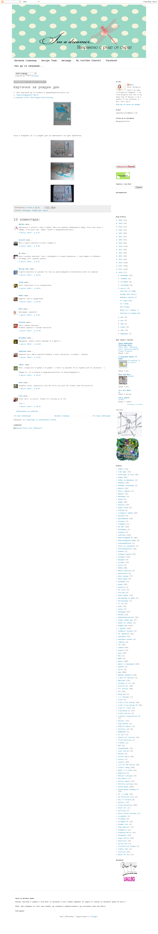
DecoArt (121, 721)
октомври (125, 282)
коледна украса (124, 554)
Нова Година (123, 595)
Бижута (121, 488)
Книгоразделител (125, 549)
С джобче (121, 628)
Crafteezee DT (124, 711)
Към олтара (124, 307)
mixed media (123, 787)
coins (120, 700)
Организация (123, 601)
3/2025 (121, 400)
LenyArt (121, 762)
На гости (121, 590)
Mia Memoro (122, 778)
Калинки (121, 532)
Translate (34, 76)
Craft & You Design (126, 702)
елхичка (121, 521)
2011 (121, 269)
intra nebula (124, 398)
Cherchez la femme (128, 291)
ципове (121, 667)
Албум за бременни (126, 480)
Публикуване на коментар (27, 411)
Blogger (94, 917)
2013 (121, 263)
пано (120, 606)
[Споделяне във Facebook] (52, 207)
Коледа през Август (128, 294)
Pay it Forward (124, 800)
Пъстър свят (24, 269)
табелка (121, 642)
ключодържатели (124, 543)
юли (122, 317)
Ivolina (22, 322)
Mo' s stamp (123, 794)
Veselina (22, 351)
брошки (121, 494)
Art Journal (123, 689)
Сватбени (121, 637)
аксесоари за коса (126, 475)
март (123, 330)
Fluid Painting (124, 740)
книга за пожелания (126, 546)
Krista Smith (123, 756)
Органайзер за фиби (126, 598)
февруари (125, 334)
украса (121, 650)
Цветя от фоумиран (126, 664)
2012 (121, 266)
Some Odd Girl (124, 827)
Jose (20, 382)
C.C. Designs (123, 697)
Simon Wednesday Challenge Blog (125, 344)
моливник (121, 582)
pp (119, 392)
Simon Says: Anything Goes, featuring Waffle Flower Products (128, 349)
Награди (66, 60)
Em (20, 253)
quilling (121, 811)
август (124, 288)
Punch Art (122, 808)
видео (120, 502)
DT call (121, 735)
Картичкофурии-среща (127, 540)
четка (120, 670)
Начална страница (25, 60)
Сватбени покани (125, 639)
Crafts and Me (124, 713)
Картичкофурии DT (125, 538)
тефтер (121, 647)
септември (125, 285)
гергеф (121, 510)
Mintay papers (124, 781)
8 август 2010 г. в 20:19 (29, 406)
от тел (121, 604)
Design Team (49, 60)
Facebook (111, 60)
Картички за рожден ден (130, 313)
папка (120, 609)
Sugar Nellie (123, 838)
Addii (21, 295)
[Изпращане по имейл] (46, 207)
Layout (121, 759)
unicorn (22, 240)
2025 (121, 223)
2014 (121, 259)
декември (125, 275)
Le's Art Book (124, 390)
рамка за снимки (125, 623)
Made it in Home (125, 770)
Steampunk (122, 835)
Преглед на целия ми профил (128, 104)
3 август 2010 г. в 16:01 (29, 288)
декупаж (121, 516)
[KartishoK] (129, 437)
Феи (119, 656)
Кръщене (121, 560)
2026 (121, 220)
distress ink (123, 729)
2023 (121, 230)
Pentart (121, 802)
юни (122, 320)
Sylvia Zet (122, 844)
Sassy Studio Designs (127, 813)
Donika (21, 224)
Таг (119, 645)
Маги (20, 309)
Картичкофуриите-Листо (28, 95)
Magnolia (121, 773)
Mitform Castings (125, 784)
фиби (120, 658)
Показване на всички (135, 404)
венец (120, 499)
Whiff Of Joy (123, 855)
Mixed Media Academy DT (128, 789)
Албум (120, 477)
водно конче (123, 508)
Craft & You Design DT (128, 705)
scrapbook (122, 816)
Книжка (121, 551)
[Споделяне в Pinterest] (54, 207)
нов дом (121, 593)
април (123, 327)
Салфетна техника (125, 631)
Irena (21, 282)
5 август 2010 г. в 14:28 (29, 344)
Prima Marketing (125, 805)
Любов (120, 568)
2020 (121, 240)
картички (121, 535)
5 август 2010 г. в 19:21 (29, 375)
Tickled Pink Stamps (127, 846)
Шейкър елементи (125, 675)
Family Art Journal (126, 737)
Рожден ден (36, 210)
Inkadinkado (123, 748)
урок (120, 653)
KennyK (121, 754)
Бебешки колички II (128, 297)
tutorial (121, 852)
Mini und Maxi (124, 374)
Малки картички (124, 571)
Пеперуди (26, 210)
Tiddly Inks (123, 849)
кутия (120, 565)
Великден (121, 496)
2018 (121, 246)
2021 (121, 237)
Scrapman (121, 819)
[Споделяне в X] (50, 207)
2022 (121, 233)
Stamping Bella (124, 833)
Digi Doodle (123, 724)
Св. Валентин (123, 634)
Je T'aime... (125, 304)
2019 (121, 243)
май (122, 324)
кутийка (121, 562)
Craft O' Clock (124, 708)
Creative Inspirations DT (129, 716)
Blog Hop (121, 694)
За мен (121, 527)
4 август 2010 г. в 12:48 (29, 331)
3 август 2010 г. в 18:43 (29, 302)
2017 (121, 250)
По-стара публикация (101, 416)
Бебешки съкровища (126, 485)
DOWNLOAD (121, 732)
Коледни (121, 557)
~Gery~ (21, 365)
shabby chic (123, 824)
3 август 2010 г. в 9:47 (29, 262)
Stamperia (122, 830)
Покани (121, 615)
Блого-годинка (124, 491)
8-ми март (122, 472)
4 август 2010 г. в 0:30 (29, 315)
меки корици (123, 576)
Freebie (121, 743)
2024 (121, 227)
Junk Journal (123, 751)
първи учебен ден (125, 620)
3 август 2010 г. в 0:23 (29, 233)
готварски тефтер (125, 513)
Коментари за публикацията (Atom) (41, 420)
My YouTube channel (88, 60)
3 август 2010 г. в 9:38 (29, 246)
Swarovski (122, 841)
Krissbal (22, 338)
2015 (121, 256)
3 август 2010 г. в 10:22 (29, 275)
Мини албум (122, 579)
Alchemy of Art (124, 683)
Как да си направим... (29, 66)
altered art (123, 686)
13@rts (121, 469)
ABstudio (121, 680)
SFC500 (131, 376)
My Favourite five (126, 797)
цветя (45, 210)
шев (119, 672)
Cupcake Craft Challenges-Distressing (34, 98)
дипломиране (123, 518)
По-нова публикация (22, 416)
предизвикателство (126, 617)
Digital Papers (124, 726)
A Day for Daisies (126, 678)
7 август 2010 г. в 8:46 (29, 389)
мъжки (120, 584)
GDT (119, 746)
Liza (20, 396)
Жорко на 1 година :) (129, 310)
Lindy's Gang (123, 767)
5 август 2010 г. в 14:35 (29, 357)
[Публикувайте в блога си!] (48, 207)
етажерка (121, 524)
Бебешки (121, 483)
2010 (121, 272)
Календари (122, 529)
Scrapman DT (123, 822)
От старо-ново (126, 301)
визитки (121, 505)
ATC (119, 691)
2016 (121, 253)
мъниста (121, 587)
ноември (124, 279)
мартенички (122, 573)
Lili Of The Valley (126, 765)
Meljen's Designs (125, 776)
